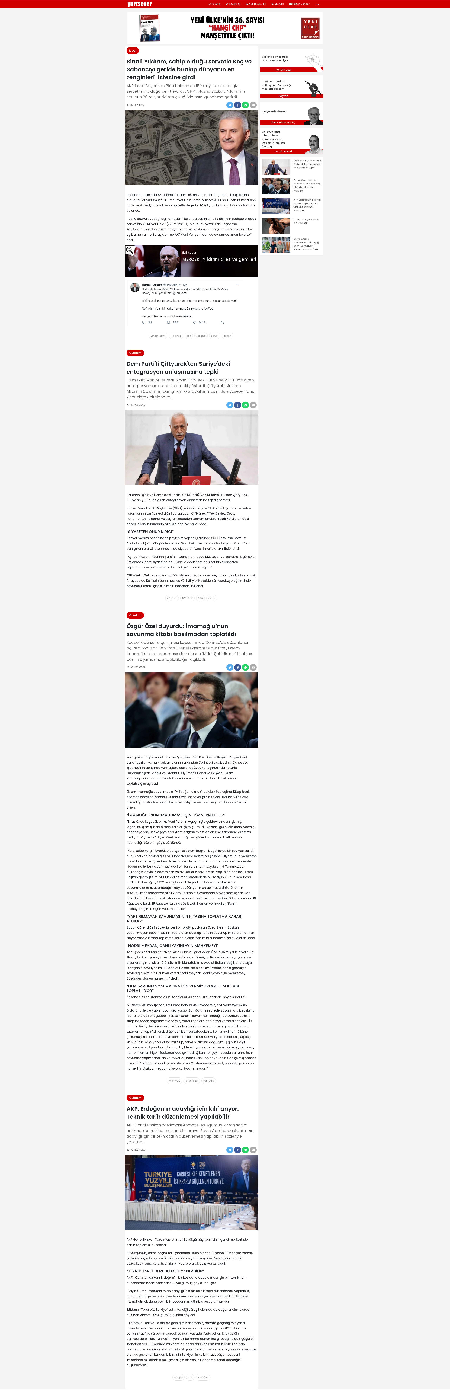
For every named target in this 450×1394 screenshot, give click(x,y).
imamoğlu (174, 1080)
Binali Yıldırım (158, 335)
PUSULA (216, 4)
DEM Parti (187, 598)
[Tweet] (229, 105)
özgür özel (192, 1080)
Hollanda (176, 335)
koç (189, 335)
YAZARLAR (234, 4)
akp (190, 1377)
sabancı (201, 335)
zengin (228, 335)
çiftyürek (172, 598)
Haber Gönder (301, 4)
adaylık (178, 1377)
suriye (211, 598)
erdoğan (203, 1377)
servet (214, 335)
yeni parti (208, 1080)
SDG (200, 598)
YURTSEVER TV (257, 4)
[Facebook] (237, 105)
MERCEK (279, 4)
